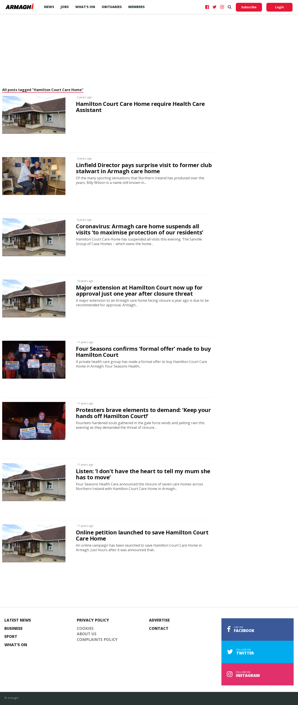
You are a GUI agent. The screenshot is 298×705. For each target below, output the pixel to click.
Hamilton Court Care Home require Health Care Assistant (140, 107)
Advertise (159, 620)
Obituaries (112, 7)
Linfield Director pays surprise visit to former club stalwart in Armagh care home (144, 168)
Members (136, 7)
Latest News (17, 620)
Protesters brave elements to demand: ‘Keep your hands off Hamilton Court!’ (143, 413)
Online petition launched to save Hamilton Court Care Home (142, 535)
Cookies (85, 628)
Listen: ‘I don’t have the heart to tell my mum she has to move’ (143, 474)
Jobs (65, 7)
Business (13, 628)
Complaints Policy (97, 640)
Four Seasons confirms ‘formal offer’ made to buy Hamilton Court (143, 352)
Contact (158, 628)
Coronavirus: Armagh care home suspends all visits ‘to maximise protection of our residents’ (139, 229)
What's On (15, 645)
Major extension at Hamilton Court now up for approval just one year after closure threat (139, 291)
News (49, 7)
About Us (86, 634)
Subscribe (249, 7)
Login (279, 7)
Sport (10, 637)
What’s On (85, 7)
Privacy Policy (93, 620)
